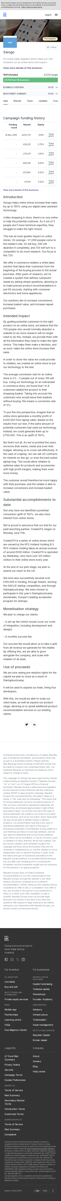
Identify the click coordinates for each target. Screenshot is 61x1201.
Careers (37, 1061)
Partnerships (11, 1014)
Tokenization (39, 1019)
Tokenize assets (41, 989)
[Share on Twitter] (27, 724)
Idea (5, 100)
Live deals (10, 981)
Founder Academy (42, 999)
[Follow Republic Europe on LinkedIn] (23, 959)
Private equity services (16, 999)
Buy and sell (11, 986)
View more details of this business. (23, 68)
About (36, 1056)
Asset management (43, 1024)
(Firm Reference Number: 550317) (41, 1149)
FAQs (7, 1024)
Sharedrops (39, 994)
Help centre (39, 1071)
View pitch (51, 135)
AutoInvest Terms (14, 1114)
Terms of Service (14, 1090)
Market (17, 100)
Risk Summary (12, 1095)
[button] (56, 14)
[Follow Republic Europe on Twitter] (17, 959)
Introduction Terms (15, 1109)
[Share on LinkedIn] (34, 724)
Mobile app (10, 1009)
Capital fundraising (42, 984)
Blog (35, 1066)
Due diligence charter (16, 1030)
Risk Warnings (9, 764)
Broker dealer (40, 1040)
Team (30, 100)
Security (9, 1069)
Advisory (37, 1009)
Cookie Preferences (15, 1080)
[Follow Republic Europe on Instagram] (12, 959)
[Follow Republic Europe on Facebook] (6, 959)
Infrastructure (40, 1014)
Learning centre (13, 1019)
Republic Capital (41, 1035)
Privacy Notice (12, 1064)
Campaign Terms (13, 1074)
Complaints (10, 1134)
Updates (42, 100)
